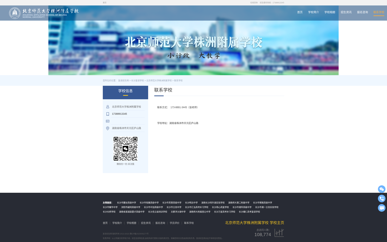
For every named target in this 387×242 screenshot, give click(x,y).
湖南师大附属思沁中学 (199, 211)
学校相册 (329, 12)
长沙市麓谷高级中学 (126, 202)
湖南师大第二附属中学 (238, 202)
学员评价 (174, 223)
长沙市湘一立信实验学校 (266, 207)
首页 (300, 12)
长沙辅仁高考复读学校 (249, 211)
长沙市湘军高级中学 (242, 207)
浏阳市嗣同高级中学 (130, 207)
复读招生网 (123, 80)
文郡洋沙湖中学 (178, 211)
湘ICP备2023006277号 (139, 234)
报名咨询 (362, 12)
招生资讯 (346, 12)
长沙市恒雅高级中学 (149, 202)
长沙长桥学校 (109, 211)
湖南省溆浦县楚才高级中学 (132, 211)
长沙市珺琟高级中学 (262, 202)
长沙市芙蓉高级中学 (171, 202)
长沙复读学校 (137, 80)
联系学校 (378, 12)
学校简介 (313, 12)
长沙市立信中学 (174, 207)
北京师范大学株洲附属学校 (159, 80)
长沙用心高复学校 (220, 207)
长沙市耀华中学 (110, 207)
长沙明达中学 (191, 202)
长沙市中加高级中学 (153, 207)
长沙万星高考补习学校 (224, 211)
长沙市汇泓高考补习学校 (196, 207)
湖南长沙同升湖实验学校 (213, 202)
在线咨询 (254, 3)
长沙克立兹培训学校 (157, 211)
